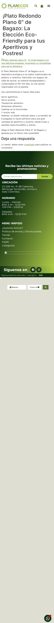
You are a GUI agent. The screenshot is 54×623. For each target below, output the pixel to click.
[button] (49, 6)
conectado (29, 144)
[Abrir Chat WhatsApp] (47, 618)
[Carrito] (42, 6)
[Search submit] (45, 287)
